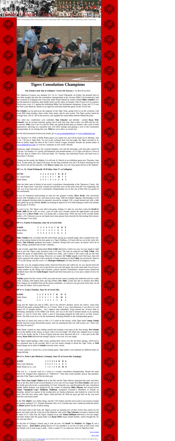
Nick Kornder (41, 439)
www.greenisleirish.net (65, 133)
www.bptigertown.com (26, 145)
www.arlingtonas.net (86, 133)
